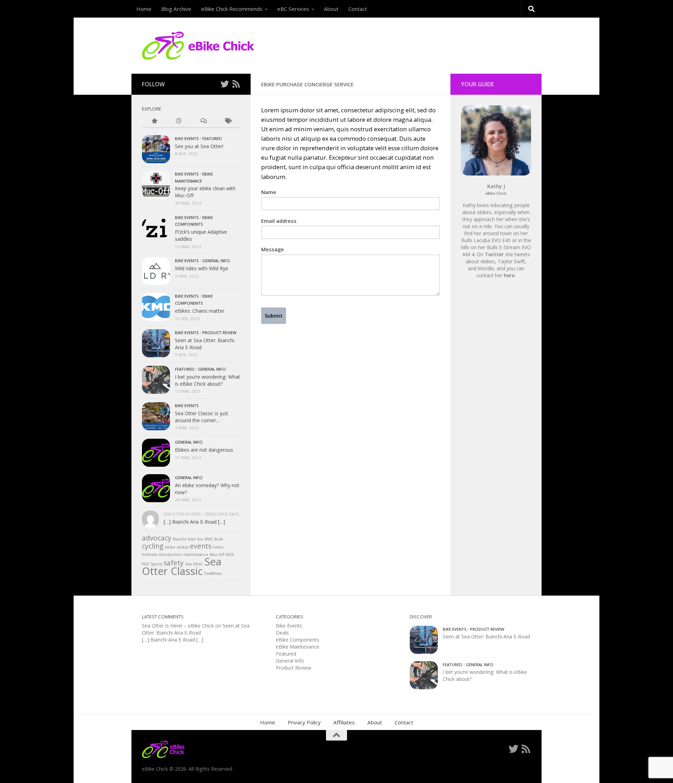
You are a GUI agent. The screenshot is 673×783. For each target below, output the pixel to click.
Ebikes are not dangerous (204, 449)
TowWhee (213, 573)
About (331, 8)
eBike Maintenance (297, 646)
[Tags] (228, 121)
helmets (149, 554)
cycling (152, 546)
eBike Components (297, 639)
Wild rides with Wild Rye (201, 268)
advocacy (156, 538)
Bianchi (179, 539)
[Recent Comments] (203, 121)
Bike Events (187, 138)
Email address (279, 220)
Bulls (219, 539)
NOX (230, 554)
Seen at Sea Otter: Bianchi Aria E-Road (196, 629)
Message (272, 249)
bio (200, 539)
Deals (282, 632)
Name (268, 191)
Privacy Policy (304, 722)
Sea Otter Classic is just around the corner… (201, 417)
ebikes (183, 547)
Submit (274, 315)
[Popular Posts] (154, 121)
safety (174, 563)
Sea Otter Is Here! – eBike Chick (178, 625)
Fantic (218, 547)
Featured (212, 138)
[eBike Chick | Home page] (198, 46)
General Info (216, 260)
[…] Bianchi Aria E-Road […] (194, 521)
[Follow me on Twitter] (224, 84)
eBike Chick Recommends (232, 8)
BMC (209, 539)
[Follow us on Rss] (236, 84)
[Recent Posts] (178, 121)
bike (192, 539)
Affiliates (344, 722)
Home (143, 8)
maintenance (195, 554)
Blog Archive (176, 8)
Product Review (219, 332)
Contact (357, 8)
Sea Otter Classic (182, 566)
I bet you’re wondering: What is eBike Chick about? (207, 380)
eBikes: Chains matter (199, 310)
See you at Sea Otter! (199, 146)
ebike (170, 547)
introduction (170, 554)
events (200, 546)
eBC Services (293, 8)
